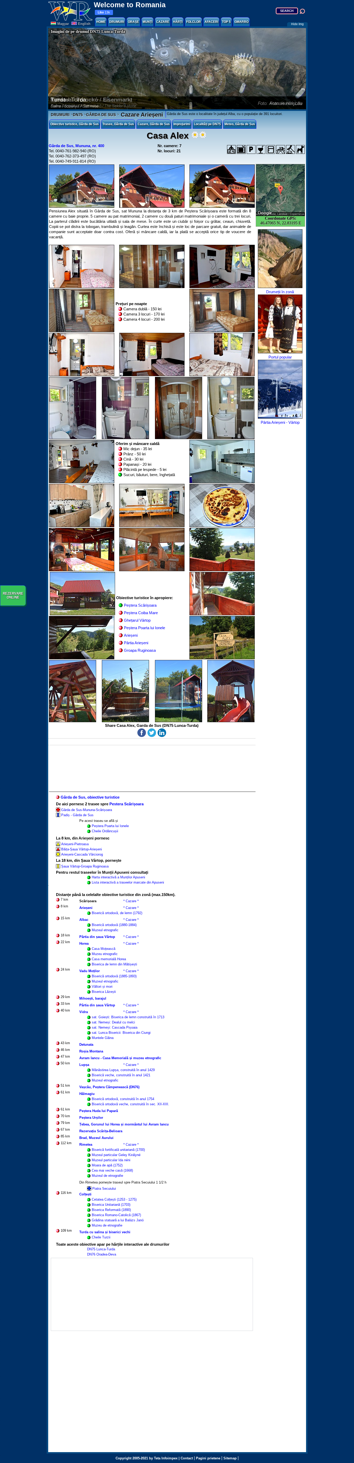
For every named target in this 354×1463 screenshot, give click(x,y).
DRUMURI (116, 22)
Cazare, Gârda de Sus (154, 124)
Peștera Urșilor (91, 1118)
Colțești (85, 1194)
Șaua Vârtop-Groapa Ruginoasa (85, 866)
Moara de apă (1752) (107, 1165)
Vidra (83, 1012)
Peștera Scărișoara (140, 605)
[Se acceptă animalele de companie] (300, 149)
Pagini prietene (208, 1458)
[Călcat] (280, 149)
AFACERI (211, 22)
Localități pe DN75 (207, 124)
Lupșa (84, 1065)
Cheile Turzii (101, 1237)
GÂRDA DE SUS (101, 114)
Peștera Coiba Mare (141, 613)
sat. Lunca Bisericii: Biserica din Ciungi (121, 1033)
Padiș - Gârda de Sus (77, 815)
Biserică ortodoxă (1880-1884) (114, 925)
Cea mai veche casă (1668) (112, 1170)
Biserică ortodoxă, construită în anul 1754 (123, 1099)
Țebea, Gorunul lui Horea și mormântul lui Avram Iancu (124, 1124)
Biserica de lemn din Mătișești (114, 964)
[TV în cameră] (241, 149)
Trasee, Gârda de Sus (118, 124)
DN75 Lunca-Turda (101, 1249)
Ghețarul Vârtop (137, 620)
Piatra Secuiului (104, 1189)
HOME (100, 22)
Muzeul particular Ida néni (111, 1160)
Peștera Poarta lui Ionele (144, 628)
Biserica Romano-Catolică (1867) (116, 1215)
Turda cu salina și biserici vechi (104, 1232)
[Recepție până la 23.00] (231, 149)
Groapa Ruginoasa (140, 650)
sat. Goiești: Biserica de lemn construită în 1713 (128, 1017)
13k (104, 12)
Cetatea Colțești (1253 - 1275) (114, 1199)
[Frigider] (270, 149)
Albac (83, 920)
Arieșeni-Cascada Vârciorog (82, 854)
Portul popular (280, 357)
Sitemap (230, 1458)
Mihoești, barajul (92, 998)
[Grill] (290, 149)
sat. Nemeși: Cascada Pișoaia (114, 1027)
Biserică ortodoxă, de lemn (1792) (117, 913)
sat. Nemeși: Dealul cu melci (113, 1022)
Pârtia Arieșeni (136, 643)
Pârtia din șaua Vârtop (97, 937)
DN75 (78, 114)
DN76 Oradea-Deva (101, 1254)
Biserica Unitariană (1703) (111, 1205)
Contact (187, 1458)
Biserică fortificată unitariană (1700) (118, 1150)
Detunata (86, 1044)
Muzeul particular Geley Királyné (116, 1155)
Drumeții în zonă (280, 292)
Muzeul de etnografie (107, 1176)
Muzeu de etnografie (107, 1225)
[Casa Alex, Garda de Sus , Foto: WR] (81, 186)
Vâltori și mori (102, 986)
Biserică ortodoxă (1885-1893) (114, 976)
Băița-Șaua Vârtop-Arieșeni (81, 849)
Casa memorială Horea (109, 959)
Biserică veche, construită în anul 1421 (121, 1075)
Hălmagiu (87, 1094)
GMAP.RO (241, 22)
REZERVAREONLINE (13, 595)
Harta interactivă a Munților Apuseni (118, 877)
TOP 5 (226, 22)
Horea (84, 943)
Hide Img (297, 24)
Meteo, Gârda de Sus (239, 124)
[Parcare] (251, 149)
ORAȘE (133, 22)
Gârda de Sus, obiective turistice (90, 797)
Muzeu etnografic (105, 954)
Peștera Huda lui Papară (98, 1111)
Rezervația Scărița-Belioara (100, 1131)
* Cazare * (131, 901)
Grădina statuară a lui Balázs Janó (118, 1220)
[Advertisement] (152, 1294)
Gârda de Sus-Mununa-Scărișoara (86, 810)
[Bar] (261, 149)
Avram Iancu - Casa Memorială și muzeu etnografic (120, 1058)
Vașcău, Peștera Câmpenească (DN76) (109, 1087)
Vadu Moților (89, 971)
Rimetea (85, 1144)
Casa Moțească (103, 949)
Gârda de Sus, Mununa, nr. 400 (76, 146)
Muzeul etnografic (105, 930)
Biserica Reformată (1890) (111, 1210)
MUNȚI (147, 22)
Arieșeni (131, 635)
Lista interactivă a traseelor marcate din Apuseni (128, 882)
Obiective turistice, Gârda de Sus (74, 124)
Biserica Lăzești (104, 992)
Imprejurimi (181, 124)
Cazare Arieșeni (141, 114)
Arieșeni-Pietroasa (75, 844)
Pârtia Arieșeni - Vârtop (280, 422)
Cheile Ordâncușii (105, 831)
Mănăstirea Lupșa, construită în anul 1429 (123, 1070)
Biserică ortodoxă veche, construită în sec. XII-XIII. (130, 1104)
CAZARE (162, 22)
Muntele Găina (103, 1038)
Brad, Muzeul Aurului (96, 1138)
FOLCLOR (193, 22)
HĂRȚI (177, 22)
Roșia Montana (91, 1051)
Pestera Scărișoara (126, 804)
